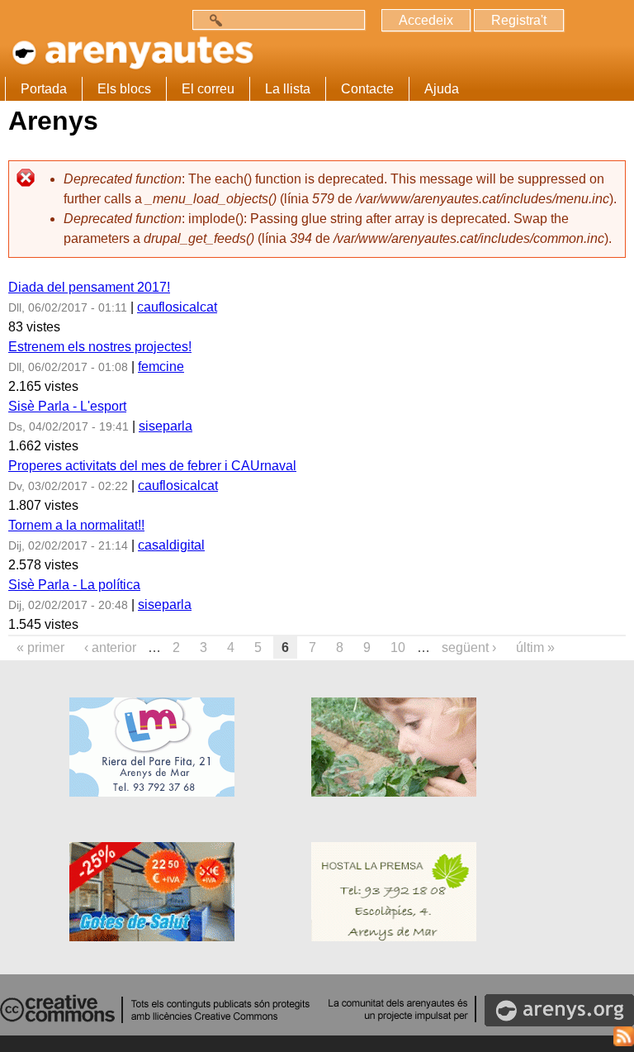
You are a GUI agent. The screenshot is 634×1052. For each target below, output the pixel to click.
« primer (40, 647)
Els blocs (124, 89)
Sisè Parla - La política (74, 585)
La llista (287, 89)
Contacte (367, 89)
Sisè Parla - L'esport (67, 406)
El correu (208, 89)
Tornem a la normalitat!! (76, 525)
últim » (535, 647)
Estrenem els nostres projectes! (100, 347)
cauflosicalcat (177, 307)
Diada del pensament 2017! (89, 287)
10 (397, 647)
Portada (44, 89)
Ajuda (441, 89)
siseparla (165, 426)
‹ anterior (110, 647)
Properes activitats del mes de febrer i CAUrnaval (152, 466)
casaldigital (171, 545)
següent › (469, 647)
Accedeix (426, 20)
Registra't (518, 20)
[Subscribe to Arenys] (623, 1039)
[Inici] (129, 47)
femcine (161, 366)
